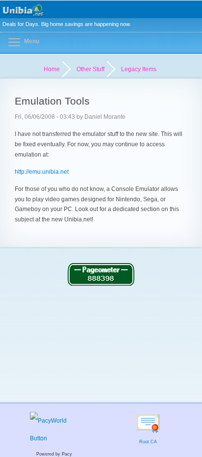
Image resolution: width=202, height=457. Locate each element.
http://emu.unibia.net (42, 171)
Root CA (148, 441)
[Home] (101, 9)
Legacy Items (138, 69)
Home (52, 69)
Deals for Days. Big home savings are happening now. (66, 24)
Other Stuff (90, 69)
